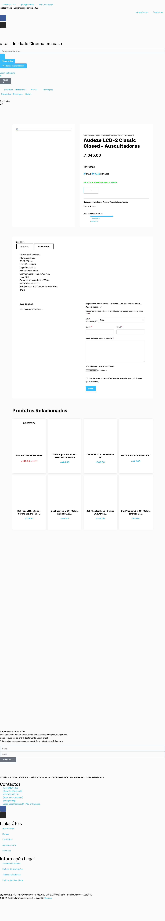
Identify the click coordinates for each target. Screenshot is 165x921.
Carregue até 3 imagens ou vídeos (100, 366)
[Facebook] (3, 18)
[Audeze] (43, 155)
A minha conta (9, 845)
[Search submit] (2, 56)
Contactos (158, 12)
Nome (89, 327)
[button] (7, 90)
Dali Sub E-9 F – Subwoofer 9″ (135, 455)
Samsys (48, 898)
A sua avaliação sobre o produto (100, 339)
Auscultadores (115, 202)
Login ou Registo (7, 73)
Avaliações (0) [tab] (43, 246)
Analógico (98, 202)
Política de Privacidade (12, 880)
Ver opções (98, 469)
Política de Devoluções (12, 869)
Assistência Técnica (11, 864)
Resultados (7, 61)
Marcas (91, 135)
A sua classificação (91, 320)
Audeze (97, 135)
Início (85, 135)
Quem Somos (142, 12)
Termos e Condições (11, 875)
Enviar (91, 388)
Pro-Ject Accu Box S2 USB (29, 455)
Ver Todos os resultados (13, 66)
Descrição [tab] (25, 246)
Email (119, 327)
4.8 (1, 104)
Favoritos (6, 851)
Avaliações (5, 101)
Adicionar (103, 190)
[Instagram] (3, 25)
